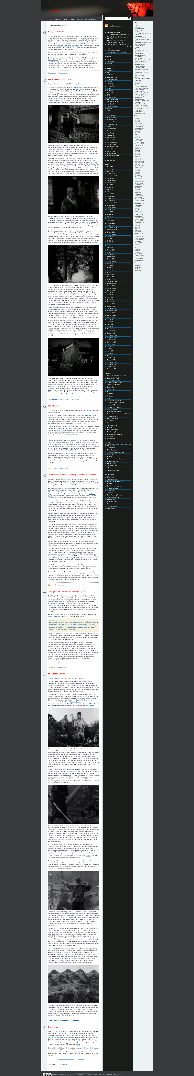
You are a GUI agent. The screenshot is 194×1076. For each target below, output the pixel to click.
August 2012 (111, 209)
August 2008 (111, 317)
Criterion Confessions (113, 385)
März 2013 (110, 194)
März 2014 (110, 171)
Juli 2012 (110, 212)
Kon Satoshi (111, 104)
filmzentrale (110, 490)
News (51, 468)
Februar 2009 (111, 304)
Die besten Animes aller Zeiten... (117, 35)
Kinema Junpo (111, 499)
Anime (109, 59)
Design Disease (103, 1074)
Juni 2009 (110, 295)
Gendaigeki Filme (112, 79)
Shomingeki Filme (112, 146)
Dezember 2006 (112, 362)
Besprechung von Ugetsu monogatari (67, 46)
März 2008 (110, 328)
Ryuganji (110, 421)
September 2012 (112, 207)
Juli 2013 (110, 185)
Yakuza (109, 158)
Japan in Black (74, 442)
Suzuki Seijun (111, 151)
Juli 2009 (110, 292)
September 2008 (112, 315)
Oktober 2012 (111, 205)
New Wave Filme (112, 124)
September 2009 (112, 288)
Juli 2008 (110, 319)
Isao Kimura (59, 954)
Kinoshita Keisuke (112, 99)
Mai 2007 (110, 351)
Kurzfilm (109, 108)
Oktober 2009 (111, 286)
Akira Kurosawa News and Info (66, 1059)
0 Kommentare (64, 468)
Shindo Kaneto (111, 144)
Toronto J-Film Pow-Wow (114, 434)
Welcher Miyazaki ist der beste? (116, 44)
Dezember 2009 (112, 281)
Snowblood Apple (112, 506)
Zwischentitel (111, 438)
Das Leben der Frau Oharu (60, 79)
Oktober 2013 (111, 178)
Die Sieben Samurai (57, 673)
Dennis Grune (111, 387)
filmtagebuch (111, 396)
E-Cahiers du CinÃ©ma (114, 486)
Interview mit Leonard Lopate (70, 1033)
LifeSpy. (119, 1074)
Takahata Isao (111, 153)
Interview (52, 1064)
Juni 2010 (110, 268)
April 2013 (110, 191)
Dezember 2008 (112, 308)
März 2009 (110, 301)
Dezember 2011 (112, 227)
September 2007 (112, 342)
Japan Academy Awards (114, 495)
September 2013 (112, 180)
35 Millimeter (111, 477)
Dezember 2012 (112, 200)
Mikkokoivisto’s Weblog (114, 407)
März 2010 (110, 275)
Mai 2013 (110, 189)
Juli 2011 (110, 239)
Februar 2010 (111, 277)
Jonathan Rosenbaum (114, 400)
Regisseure (110, 135)
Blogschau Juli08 (56, 31)
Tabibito (109, 457)
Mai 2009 (110, 297)
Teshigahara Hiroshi (113, 155)
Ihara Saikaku (92, 158)
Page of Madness (112, 418)
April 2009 (110, 299)
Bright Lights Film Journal (115, 481)
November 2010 (112, 257)
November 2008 (112, 310)
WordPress (138, 270)
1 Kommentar (75, 399)
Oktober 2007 (111, 340)
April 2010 (110, 272)
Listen (109, 113)
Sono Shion (110, 149)
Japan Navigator (112, 450)
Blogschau (53, 73)
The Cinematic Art (112, 429)
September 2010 (112, 261)
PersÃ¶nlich (110, 133)
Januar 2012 (111, 225)
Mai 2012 (110, 216)
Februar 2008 (111, 331)
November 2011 (112, 230)
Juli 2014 (110, 167)
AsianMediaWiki (112, 479)
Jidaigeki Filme (64, 399)
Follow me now (111, 493)
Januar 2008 (111, 333)
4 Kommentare (75, 1020)
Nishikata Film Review (114, 412)
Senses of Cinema (112, 504)
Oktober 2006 (111, 367)
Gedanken (53, 667)
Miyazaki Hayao (112, 117)
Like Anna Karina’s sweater (115, 403)
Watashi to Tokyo (112, 466)
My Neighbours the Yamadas (60, 430)
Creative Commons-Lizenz (82, 1073)
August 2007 (111, 344)
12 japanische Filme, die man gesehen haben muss (116, 41)
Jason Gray (81, 1059)
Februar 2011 (111, 250)
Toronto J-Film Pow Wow (71, 434)
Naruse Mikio (111, 122)
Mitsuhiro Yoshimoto (54, 616)
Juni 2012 (110, 214)
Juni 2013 (110, 187)
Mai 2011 (110, 243)
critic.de (109, 484)
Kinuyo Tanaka (75, 87)
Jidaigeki (53, 596)
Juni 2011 (110, 241)
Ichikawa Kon (111, 86)
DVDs (109, 68)
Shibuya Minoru (112, 140)
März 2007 (110, 355)
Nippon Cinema (112, 409)
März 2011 (110, 248)
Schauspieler (111, 137)
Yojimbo (88, 856)
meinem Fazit (63, 488)
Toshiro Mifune (79, 89)
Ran (78, 1045)
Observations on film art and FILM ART (118, 414)
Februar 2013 (111, 196)
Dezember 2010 (112, 254)
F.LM (108, 391)
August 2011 (111, 236)
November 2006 (112, 364)
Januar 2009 (111, 306)
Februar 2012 (111, 223)
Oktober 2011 (111, 232)
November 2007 (112, 337)
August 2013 (111, 182)
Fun (108, 72)
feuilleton (110, 394)
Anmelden (138, 265)
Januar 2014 (111, 174)
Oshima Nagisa (112, 129)
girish (108, 398)
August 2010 (111, 263)
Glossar (109, 81)
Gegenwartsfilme (112, 77)
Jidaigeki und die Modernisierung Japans (67, 591)
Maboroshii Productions (114, 405)
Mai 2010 (110, 270)
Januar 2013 (111, 198)
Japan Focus (111, 448)
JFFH (51, 585)
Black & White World (113, 378)
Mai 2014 (110, 169)
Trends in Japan (112, 463)
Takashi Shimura (75, 702)
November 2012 (112, 203)
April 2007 (110, 353)
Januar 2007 (111, 360)
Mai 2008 (110, 324)
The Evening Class (113, 432)
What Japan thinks (112, 468)
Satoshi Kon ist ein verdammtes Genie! (119, 47)
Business (110, 66)
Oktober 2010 (111, 259)
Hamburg (110, 84)
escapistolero (111, 389)
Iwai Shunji (110, 93)
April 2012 (110, 218)
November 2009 (112, 283)
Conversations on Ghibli (114, 382)
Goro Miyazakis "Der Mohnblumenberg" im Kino (115, 51)
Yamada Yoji (111, 160)
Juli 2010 (110, 266)
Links (55, 468)
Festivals (109, 70)
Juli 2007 (110, 346)
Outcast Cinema (53, 60)
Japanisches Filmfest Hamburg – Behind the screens (72, 474)
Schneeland (82, 38)
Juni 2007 (110, 349)
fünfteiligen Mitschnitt (88, 1048)
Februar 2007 (111, 358)
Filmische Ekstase (112, 488)
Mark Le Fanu (94, 164)
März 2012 (110, 221)
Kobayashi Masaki (112, 102)
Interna (109, 88)
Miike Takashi (111, 115)
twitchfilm (110, 436)
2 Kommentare (63, 73)
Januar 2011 (111, 252)
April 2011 (110, 245)
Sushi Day (110, 454)
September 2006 (112, 369)
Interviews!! (53, 1027)
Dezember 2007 (112, 335)
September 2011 (112, 234)
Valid (138, 267)
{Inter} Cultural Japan (113, 470)
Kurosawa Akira (54, 1020)
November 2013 (112, 176)
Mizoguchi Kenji (54, 399)
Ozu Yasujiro (111, 131)
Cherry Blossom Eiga (113, 380)
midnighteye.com (112, 502)
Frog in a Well (111, 445)
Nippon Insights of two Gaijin (116, 452)
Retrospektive (59, 1037)
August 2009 (111, 290)
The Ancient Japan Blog (114, 459)
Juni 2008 (110, 322)
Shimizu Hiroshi (112, 142)
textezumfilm (111, 508)
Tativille (109, 427)
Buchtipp (109, 63)
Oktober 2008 (111, 313)
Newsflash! (53, 405)
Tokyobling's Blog (112, 461)
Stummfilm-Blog (112, 425)
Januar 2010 (111, 279)
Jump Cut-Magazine (113, 497)
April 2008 (110, 326)
